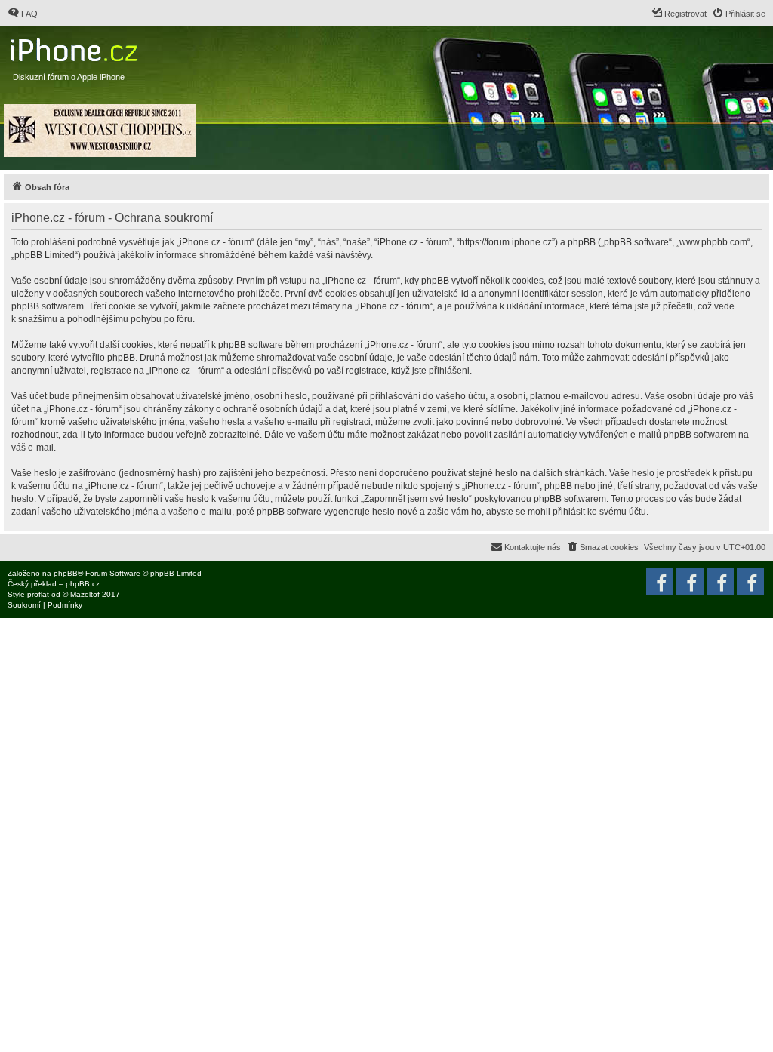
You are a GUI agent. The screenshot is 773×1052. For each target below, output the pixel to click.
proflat (38, 594)
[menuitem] (23, 14)
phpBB (66, 573)
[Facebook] (750, 581)
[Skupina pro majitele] (720, 581)
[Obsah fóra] (76, 46)
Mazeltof (85, 594)
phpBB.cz (83, 584)
